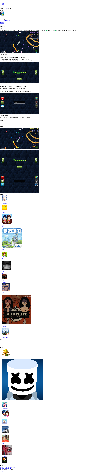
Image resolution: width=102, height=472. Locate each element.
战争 (6, 467)
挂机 (14, 467)
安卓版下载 (2, 22)
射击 (5, 467)
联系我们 (7, 468)
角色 (1, 467)
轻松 (4, 20)
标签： (3, 20)
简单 (11, 30)
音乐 (46, 30)
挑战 (6, 20)
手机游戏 (3, 3)
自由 (9, 20)
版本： (3, 18)
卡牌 (8, 467)
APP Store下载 (2, 23)
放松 (7, 20)
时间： (3, 16)
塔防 (11, 467)
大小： (3, 17)
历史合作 (9, 468)
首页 (2, 2)
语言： (3, 19)
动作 (2, 467)
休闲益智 (7, 8)
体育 (12, 467)
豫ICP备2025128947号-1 (3, 471)
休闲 (7, 30)
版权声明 (4, 468)
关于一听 (1, 468)
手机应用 (3, 4)
